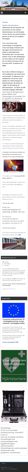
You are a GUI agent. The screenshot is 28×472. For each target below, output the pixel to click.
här (9, 285)
